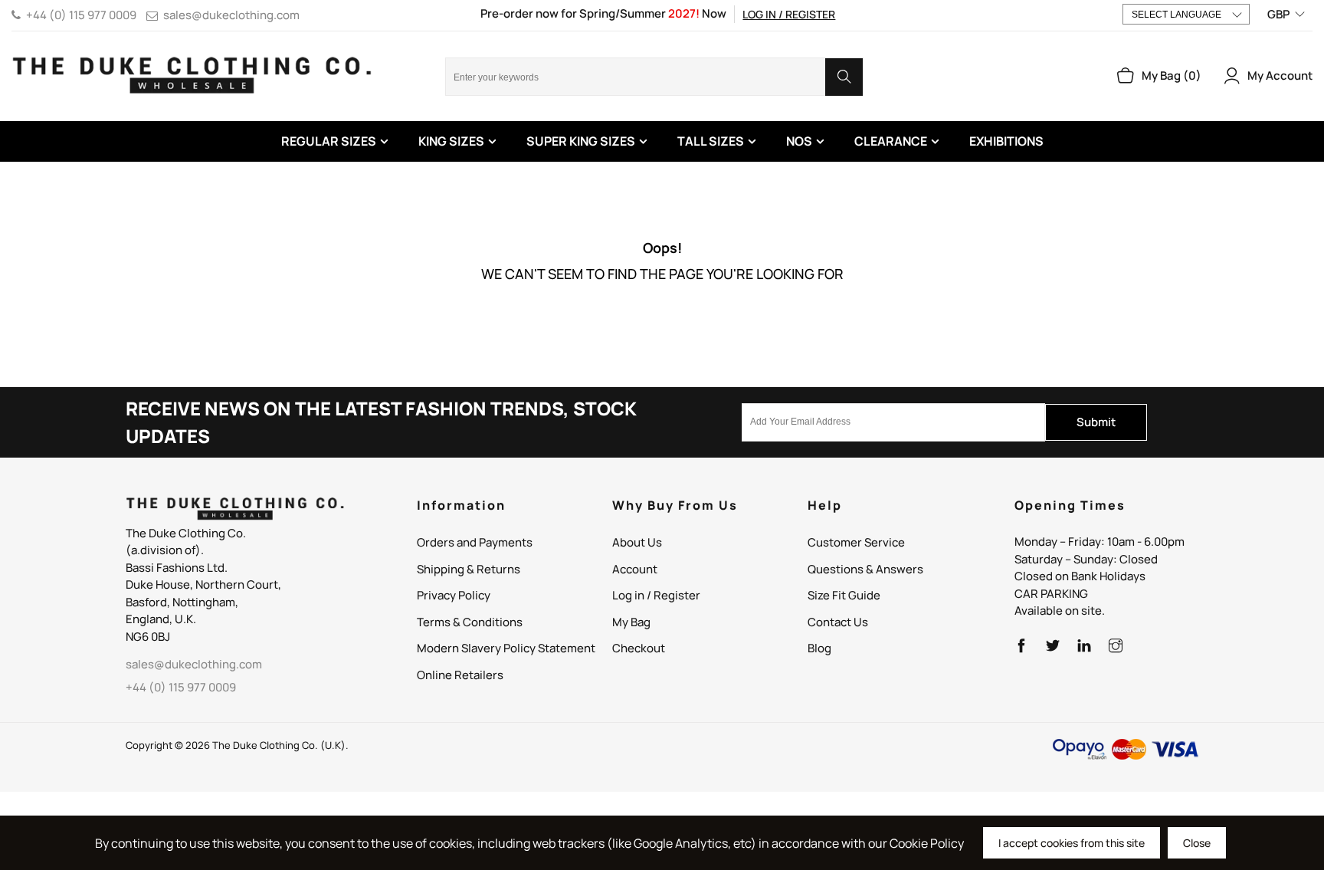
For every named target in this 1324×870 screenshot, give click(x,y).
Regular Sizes (328, 141)
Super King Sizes (580, 141)
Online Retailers (460, 675)
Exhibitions (1006, 141)
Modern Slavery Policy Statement (506, 648)
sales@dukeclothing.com (231, 15)
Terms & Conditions (470, 622)
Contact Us (838, 622)
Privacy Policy (453, 595)
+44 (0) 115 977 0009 (81, 15)
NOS (799, 141)
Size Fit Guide (844, 595)
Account (634, 569)
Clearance (890, 141)
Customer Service (856, 542)
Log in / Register (788, 14)
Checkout (638, 648)
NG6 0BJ (148, 637)
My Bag (631, 622)
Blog (819, 648)
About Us (637, 542)
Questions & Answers (865, 569)
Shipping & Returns (468, 569)
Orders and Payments (475, 542)
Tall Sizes (710, 141)
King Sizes (451, 141)
